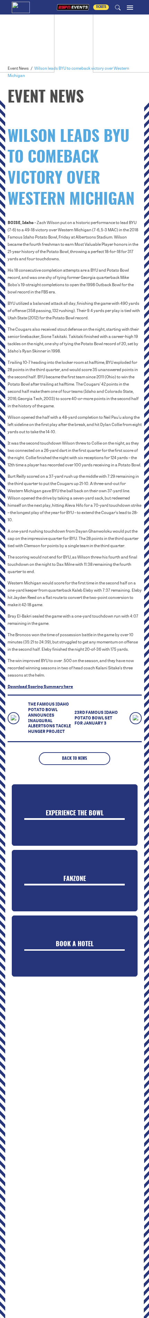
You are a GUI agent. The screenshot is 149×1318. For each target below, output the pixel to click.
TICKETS (101, 7)
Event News (18, 68)
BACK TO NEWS (74, 758)
